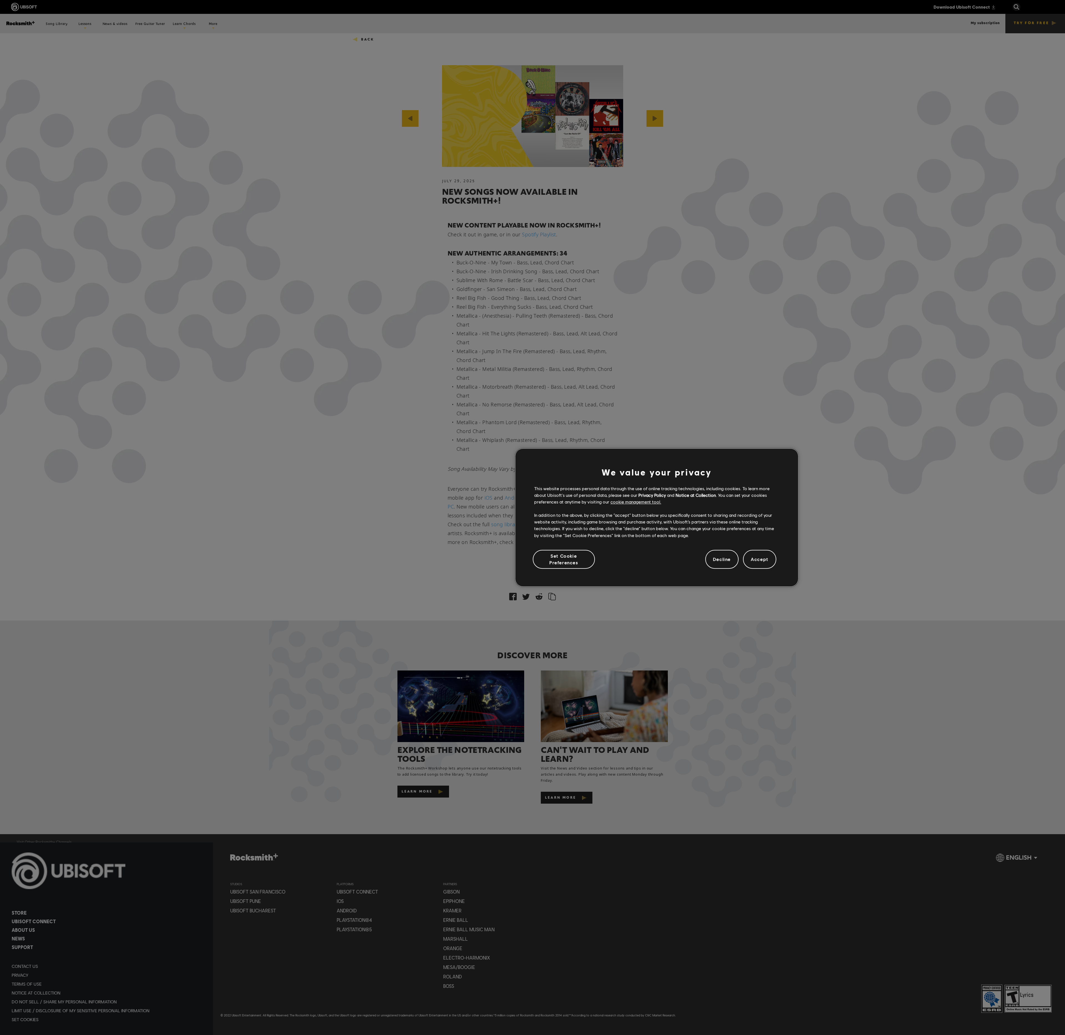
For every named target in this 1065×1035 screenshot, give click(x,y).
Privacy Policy (652, 495)
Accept (760, 559)
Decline (722, 559)
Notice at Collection (696, 495)
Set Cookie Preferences (563, 559)
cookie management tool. (635, 501)
